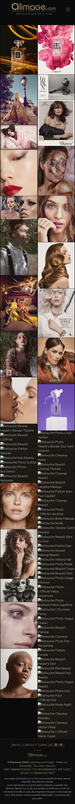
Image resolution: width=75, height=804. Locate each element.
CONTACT (30, 745)
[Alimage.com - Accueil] (33, 10)
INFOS (17, 745)
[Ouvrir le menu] (68, 9)
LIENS (43, 745)
